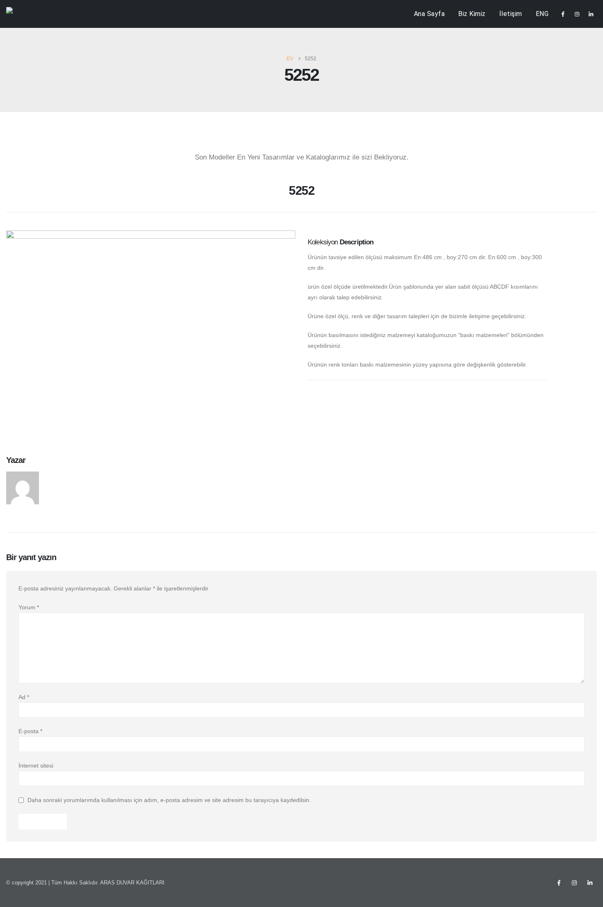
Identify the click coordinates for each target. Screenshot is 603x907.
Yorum (28, 607)
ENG (542, 14)
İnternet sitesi (35, 765)
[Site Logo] (22, 14)
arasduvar (63, 476)
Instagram (574, 883)
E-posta (30, 731)
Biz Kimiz (472, 14)
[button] (12, 193)
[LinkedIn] (590, 14)
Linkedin (590, 883)
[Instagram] (576, 14)
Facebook (559, 883)
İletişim (510, 14)
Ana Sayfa (429, 14)
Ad (23, 697)
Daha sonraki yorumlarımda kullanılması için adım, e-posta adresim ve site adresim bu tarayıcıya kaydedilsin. (169, 800)
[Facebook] (563, 14)
